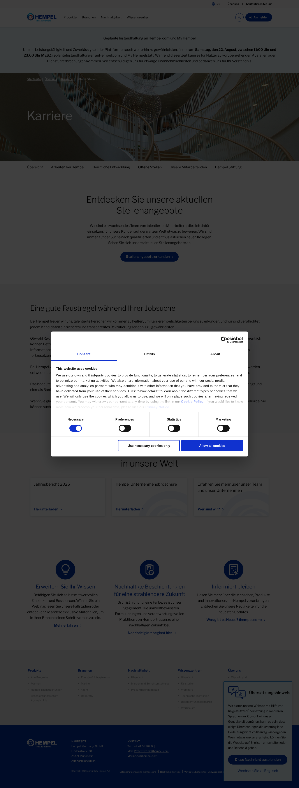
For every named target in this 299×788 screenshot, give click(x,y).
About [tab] (215, 354)
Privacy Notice (157, 407)
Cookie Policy (192, 401)
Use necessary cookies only (149, 445)
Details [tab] (149, 354)
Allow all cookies (212, 445)
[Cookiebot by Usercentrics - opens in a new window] (224, 340)
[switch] (125, 428)
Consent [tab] (83, 354)
